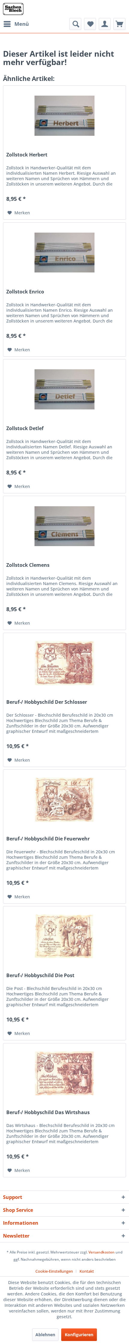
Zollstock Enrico (25, 292)
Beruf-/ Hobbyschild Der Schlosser (46, 702)
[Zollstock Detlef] (64, 389)
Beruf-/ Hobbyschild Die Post (40, 975)
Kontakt (87, 1271)
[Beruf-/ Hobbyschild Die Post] (64, 936)
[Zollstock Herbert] (64, 116)
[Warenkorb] (119, 24)
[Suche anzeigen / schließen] (75, 24)
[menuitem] (16, 24)
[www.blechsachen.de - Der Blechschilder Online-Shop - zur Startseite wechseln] (13, 9)
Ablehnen (45, 1334)
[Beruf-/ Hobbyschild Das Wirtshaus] (64, 1073)
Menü (21, 23)
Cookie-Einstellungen (54, 1271)
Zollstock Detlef (25, 428)
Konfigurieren (79, 1334)
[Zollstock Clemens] (64, 526)
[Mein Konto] (105, 24)
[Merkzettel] (90, 24)
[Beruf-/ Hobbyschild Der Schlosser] (64, 663)
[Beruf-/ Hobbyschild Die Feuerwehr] (64, 800)
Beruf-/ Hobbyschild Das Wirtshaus (48, 1112)
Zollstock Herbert (26, 155)
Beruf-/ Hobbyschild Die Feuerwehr (48, 839)
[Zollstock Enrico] (64, 253)
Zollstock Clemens (28, 565)
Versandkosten (101, 1252)
